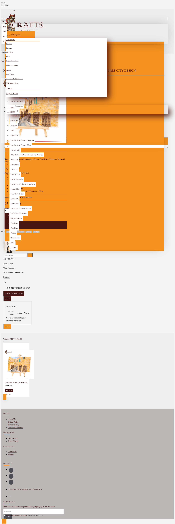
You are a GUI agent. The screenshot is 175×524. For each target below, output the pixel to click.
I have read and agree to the (24, 515)
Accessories (10, 40)
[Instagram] (11, 476)
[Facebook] (11, 470)
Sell (14, 10)
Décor (8, 71)
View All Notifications (14, 294)
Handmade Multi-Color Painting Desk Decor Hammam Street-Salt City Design (17, 382)
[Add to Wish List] (7, 394)
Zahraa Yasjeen (13, 258)
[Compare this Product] (10, 393)
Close (7, 299)
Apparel (9, 88)
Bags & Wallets (12, 94)
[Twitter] (11, 482)
